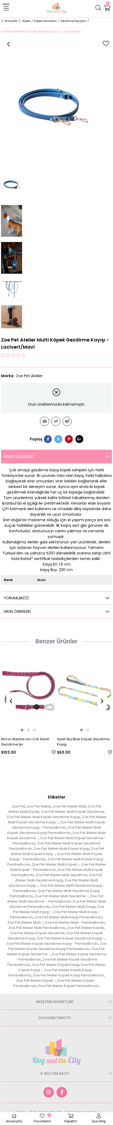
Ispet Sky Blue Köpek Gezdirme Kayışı (55, 742)
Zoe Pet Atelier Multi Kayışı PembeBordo (68, 917)
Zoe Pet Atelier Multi (69, 806)
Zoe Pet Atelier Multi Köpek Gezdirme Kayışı (43, 816)
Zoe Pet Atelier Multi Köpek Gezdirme (72, 811)
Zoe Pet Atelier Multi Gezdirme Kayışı (58, 877)
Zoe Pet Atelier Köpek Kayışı (55, 964)
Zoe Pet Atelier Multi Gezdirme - (62, 896)
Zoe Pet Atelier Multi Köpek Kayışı (61, 848)
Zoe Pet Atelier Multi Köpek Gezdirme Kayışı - (57, 819)
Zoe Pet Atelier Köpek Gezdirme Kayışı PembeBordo (57, 946)
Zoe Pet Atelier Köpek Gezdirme (37, 933)
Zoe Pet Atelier (39, 806)
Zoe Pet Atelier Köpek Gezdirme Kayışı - (71, 938)
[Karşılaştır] (55, 421)
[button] (53, 730)
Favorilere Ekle (26, 752)
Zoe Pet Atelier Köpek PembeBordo (68, 985)
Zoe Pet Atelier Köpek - (36, 980)
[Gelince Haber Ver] (67, 421)
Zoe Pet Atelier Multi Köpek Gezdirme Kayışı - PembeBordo (58, 825)
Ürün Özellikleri (18, 456)
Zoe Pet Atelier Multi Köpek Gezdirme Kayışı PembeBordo (54, 830)
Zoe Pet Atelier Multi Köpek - (56, 864)
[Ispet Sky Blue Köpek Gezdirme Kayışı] (56, 691)
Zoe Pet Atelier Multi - (25, 922)
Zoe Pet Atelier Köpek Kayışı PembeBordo (68, 975)
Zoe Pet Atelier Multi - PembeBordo (75, 922)
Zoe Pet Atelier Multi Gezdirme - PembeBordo (55, 899)
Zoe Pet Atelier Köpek (85, 927)
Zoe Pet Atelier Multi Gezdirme (61, 874)
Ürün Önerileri (17, 611)
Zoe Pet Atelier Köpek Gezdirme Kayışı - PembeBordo (52, 943)
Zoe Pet (18, 806)
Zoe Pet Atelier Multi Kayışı (74, 906)
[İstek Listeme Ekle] (44, 421)
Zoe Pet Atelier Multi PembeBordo (37, 927)
